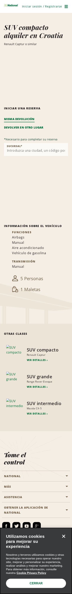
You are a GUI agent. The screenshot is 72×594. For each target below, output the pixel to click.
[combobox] (36, 149)
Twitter (16, 526)
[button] (42, 6)
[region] (36, 561)
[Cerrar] (63, 536)
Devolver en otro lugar (23, 127)
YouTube (26, 526)
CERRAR (36, 583)
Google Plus (37, 526)
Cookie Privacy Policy (31, 572)
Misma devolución (19, 119)
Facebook (6, 526)
